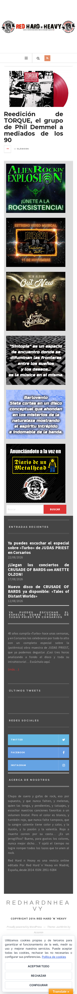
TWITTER (17, 739)
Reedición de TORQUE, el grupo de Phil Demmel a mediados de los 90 (33, 127)
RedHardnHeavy (38, 906)
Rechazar (38, 975)
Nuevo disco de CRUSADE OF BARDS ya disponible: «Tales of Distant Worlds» (38, 591)
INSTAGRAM (18, 765)
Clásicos (23, 149)
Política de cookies (54, 956)
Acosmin (38, 932)
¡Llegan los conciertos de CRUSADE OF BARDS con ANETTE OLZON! (38, 570)
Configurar (38, 985)
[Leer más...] (7, 149)
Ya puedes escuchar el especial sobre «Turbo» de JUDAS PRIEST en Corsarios (38, 548)
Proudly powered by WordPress (24, 927)
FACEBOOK (18, 752)
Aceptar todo (38, 966)
